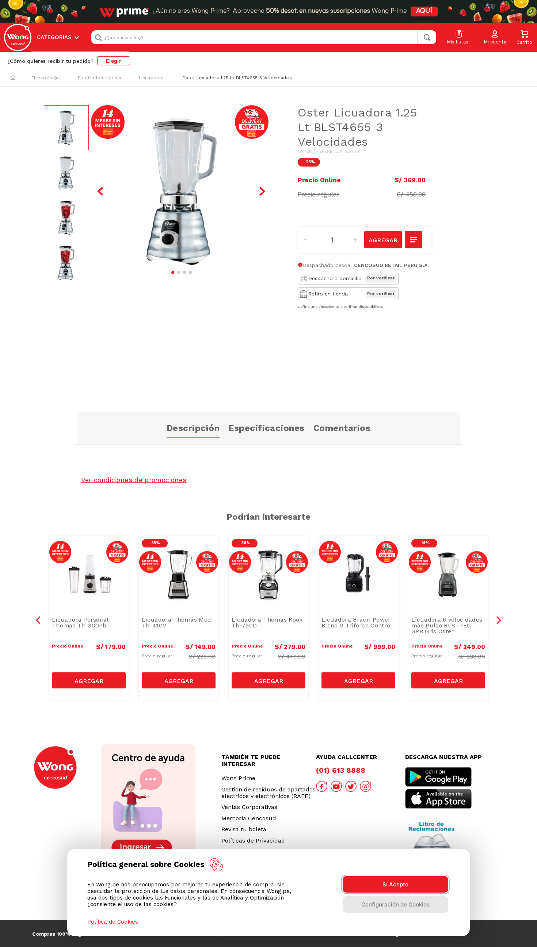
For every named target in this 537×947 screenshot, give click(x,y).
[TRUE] (89, 680)
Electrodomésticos (100, 77)
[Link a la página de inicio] (13, 78)
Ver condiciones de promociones (134, 480)
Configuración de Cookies (395, 904)
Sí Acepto (395, 884)
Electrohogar (46, 77)
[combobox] (263, 37)
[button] (495, 37)
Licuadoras (151, 77)
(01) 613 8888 (340, 770)
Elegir (113, 61)
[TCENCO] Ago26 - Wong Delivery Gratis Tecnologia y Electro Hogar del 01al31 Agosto (91, 556)
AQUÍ (424, 11)
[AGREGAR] (382, 239)
